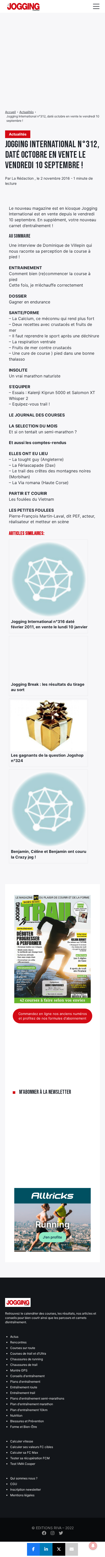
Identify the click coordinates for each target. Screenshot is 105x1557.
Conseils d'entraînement (27, 1376)
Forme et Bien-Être (23, 1427)
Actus (14, 1337)
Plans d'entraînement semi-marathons (37, 1398)
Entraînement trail (22, 1393)
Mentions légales (22, 1495)
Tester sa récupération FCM (30, 1458)
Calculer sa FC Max (24, 1452)
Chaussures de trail (23, 1365)
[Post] (58, 1549)
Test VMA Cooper (22, 1464)
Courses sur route (22, 1348)
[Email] (71, 1549)
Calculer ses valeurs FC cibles (31, 1447)
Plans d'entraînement (25, 1381)
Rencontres (18, 1342)
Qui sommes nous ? (23, 1478)
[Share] (33, 1549)
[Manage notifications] (93, 1546)
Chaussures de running (26, 1359)
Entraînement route (23, 1387)
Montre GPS (19, 1370)
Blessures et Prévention (27, 1421)
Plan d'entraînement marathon (31, 1404)
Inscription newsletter (25, 1489)
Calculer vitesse (21, 1441)
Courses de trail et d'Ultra (28, 1353)
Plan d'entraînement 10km (28, 1410)
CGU (13, 1484)
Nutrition (16, 1415)
